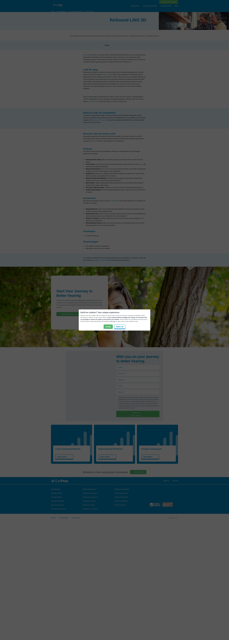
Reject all (119, 326)
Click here (112, 321)
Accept (108, 326)
